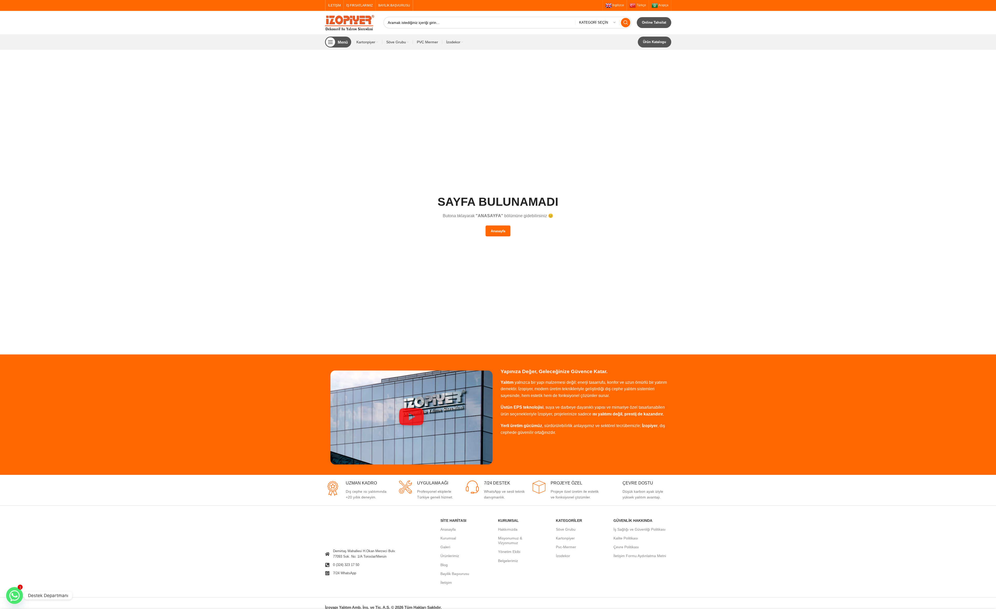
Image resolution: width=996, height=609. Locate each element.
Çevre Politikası (626, 547)
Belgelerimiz (508, 561)
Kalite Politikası (625, 538)
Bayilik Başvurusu (454, 574)
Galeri (445, 547)
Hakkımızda (507, 529)
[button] (411, 417)
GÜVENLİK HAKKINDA (632, 520)
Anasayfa (448, 529)
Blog (444, 565)
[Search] (625, 22)
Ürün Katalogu (654, 42)
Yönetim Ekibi (509, 552)
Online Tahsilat (654, 22)
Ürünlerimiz (449, 556)
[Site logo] (351, 22)
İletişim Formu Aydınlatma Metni (639, 556)
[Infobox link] (358, 490)
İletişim (446, 582)
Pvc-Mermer (566, 547)
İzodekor (563, 556)
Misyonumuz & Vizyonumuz (510, 540)
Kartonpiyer (565, 538)
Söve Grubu (566, 529)
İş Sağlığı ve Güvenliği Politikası (639, 529)
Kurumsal (448, 538)
